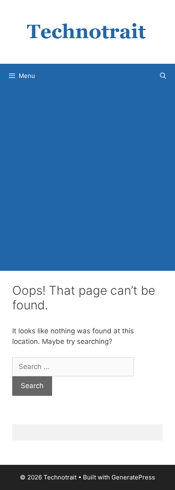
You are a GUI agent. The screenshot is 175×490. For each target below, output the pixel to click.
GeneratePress (133, 477)
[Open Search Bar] (163, 76)
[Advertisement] (87, 179)
